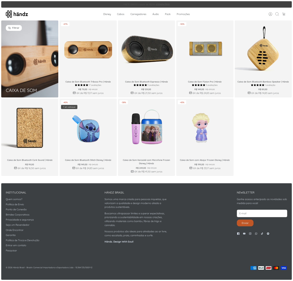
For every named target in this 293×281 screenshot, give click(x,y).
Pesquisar (11, 250)
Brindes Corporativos (17, 214)
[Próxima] (206, 4)
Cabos (120, 14)
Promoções (183, 14)
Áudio (155, 14)
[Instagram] (250, 233)
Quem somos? (14, 199)
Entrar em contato (16, 245)
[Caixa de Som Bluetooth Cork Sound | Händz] (29, 127)
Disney (107, 14)
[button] (82, 85)
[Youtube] (244, 233)
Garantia (11, 235)
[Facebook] (238, 233)
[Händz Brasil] (17, 14)
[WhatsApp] (256, 233)
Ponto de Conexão (16, 209)
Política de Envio (15, 204)
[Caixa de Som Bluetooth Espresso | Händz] (146, 49)
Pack (168, 14)
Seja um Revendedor (17, 224)
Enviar (245, 222)
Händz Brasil (19, 267)
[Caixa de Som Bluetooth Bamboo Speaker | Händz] (263, 49)
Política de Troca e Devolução (22, 240)
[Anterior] (87, 4)
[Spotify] (268, 233)
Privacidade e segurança (20, 219)
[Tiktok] (262, 233)
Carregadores (138, 14)
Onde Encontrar (15, 230)
